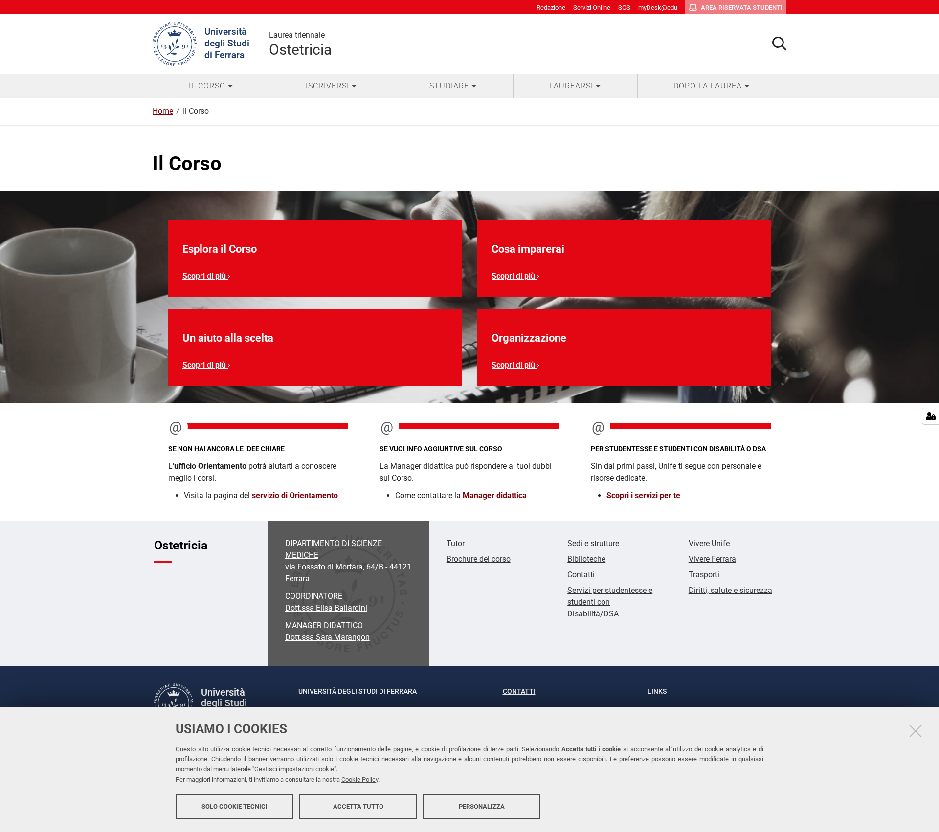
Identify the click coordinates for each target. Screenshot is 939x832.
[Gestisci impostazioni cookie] (930, 416)
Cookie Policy (359, 779)
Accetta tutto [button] (358, 806)
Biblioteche (586, 559)
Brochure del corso (479, 559)
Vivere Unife (709, 543)
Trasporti (704, 574)
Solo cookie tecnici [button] (234, 806)
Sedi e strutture (593, 543)
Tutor (456, 543)
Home (163, 111)
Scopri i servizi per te (643, 495)
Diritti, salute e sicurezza (730, 590)
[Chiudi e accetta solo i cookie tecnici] (915, 731)
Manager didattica (495, 495)
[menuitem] (211, 86)
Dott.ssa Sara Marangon (327, 637)
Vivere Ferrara (712, 559)
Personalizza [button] (482, 806)
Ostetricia (300, 44)
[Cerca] (775, 44)
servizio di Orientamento (295, 495)
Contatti (581, 574)
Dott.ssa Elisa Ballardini (326, 608)
